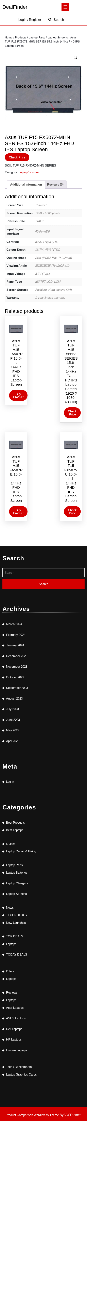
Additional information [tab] (26, 184)
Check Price (17, 157)
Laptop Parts (37, 37)
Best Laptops (14, 830)
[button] (75, 57)
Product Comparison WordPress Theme (33, 1115)
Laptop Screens (58, 37)
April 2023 (12, 741)
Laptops (11, 944)
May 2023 (12, 730)
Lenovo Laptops (16, 1050)
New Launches (16, 922)
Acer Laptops (15, 1007)
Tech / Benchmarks (19, 1066)
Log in (10, 781)
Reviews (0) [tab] (55, 184)
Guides (11, 843)
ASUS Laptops (16, 1018)
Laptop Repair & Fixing (21, 851)
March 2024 (14, 624)
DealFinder (14, 7)
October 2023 (15, 677)
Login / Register (29, 19)
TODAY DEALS (16, 954)
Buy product (18, 395)
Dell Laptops (14, 1029)
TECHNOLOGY (17, 915)
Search (59, 19)
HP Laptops (14, 1039)
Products (20, 37)
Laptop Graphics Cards (21, 1074)
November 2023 (16, 666)
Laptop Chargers (17, 883)
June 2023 (13, 719)
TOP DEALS (14, 936)
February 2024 (15, 634)
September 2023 (17, 687)
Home (9, 37)
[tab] (65, 7)
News (10, 907)
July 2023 (12, 709)
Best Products (15, 822)
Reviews (12, 992)
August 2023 (14, 698)
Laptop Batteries (17, 872)
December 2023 (16, 656)
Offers (10, 971)
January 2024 (15, 645)
